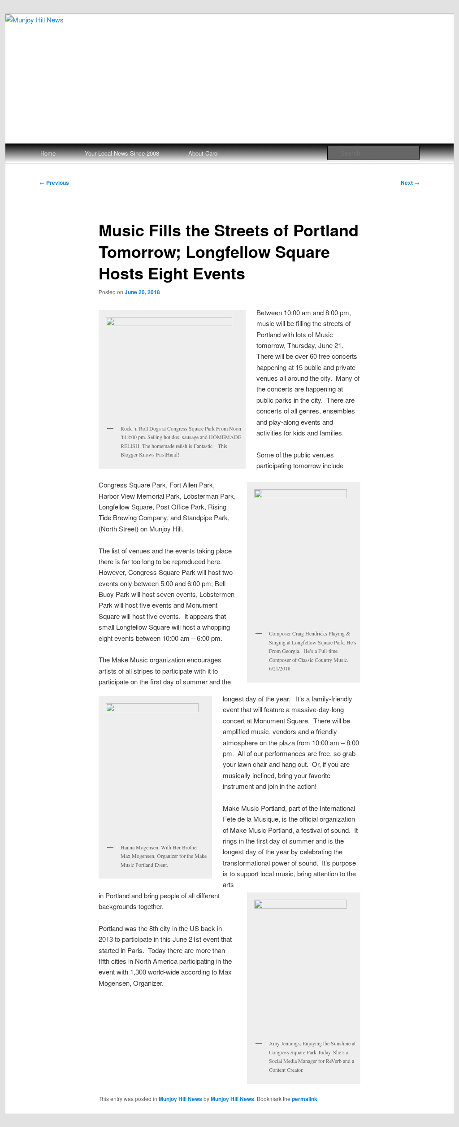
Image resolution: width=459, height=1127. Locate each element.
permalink (304, 1099)
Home (48, 153)
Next (410, 182)
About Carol (203, 153)
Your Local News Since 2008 (122, 153)
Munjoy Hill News (180, 1099)
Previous (54, 182)
